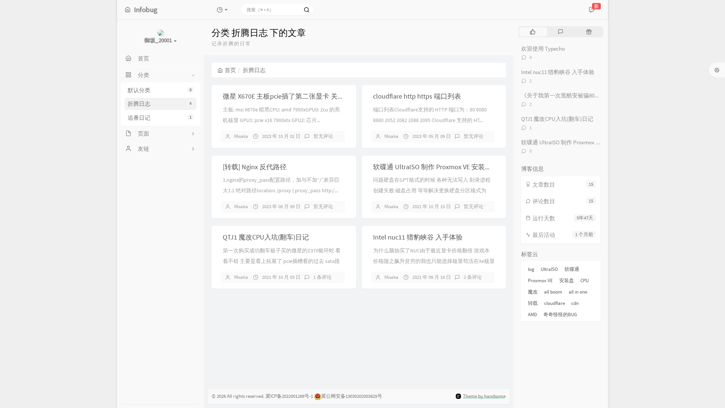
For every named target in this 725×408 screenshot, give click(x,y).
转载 (533, 303)
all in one (578, 292)
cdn (575, 303)
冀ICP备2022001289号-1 (289, 396)
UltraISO (549, 269)
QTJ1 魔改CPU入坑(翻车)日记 (266, 237)
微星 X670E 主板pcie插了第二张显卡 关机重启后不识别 (304, 96)
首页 (230, 70)
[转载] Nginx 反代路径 (255, 166)
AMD (532, 314)
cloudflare (554, 303)
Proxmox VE (540, 280)
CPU (584, 280)
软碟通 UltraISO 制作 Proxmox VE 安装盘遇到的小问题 (452, 166)
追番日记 (159, 117)
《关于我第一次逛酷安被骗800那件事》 (570, 95)
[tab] (532, 31)
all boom (553, 292)
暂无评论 (323, 136)
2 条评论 (473, 277)
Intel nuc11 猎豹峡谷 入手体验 (418, 237)
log (531, 269)
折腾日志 (159, 103)
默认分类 (159, 90)
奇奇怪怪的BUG (560, 314)
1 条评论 (322, 277)
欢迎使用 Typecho (543, 48)
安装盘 (566, 280)
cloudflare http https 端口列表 (417, 96)
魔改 (533, 292)
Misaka (241, 136)
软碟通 (572, 269)
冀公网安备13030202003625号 (351, 396)
